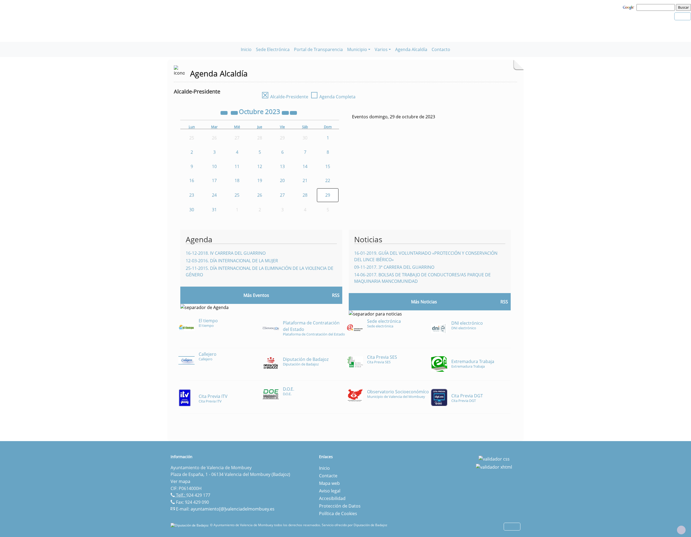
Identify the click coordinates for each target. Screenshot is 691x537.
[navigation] (656, 7)
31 (214, 210)
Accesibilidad (332, 498)
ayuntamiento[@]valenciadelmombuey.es (233, 509)
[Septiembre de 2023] (235, 112)
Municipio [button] (357, 49)
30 (191, 210)
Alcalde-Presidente (284, 97)
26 (259, 195)
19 (259, 180)
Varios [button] (381, 49)
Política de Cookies (338, 513)
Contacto (441, 49)
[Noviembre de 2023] (293, 112)
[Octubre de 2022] (225, 112)
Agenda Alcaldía (411, 49)
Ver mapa (180, 481)
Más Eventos (256, 295)
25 (237, 195)
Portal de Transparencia (318, 49)
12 (259, 166)
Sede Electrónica (273, 49)
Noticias (368, 239)
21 (305, 180)
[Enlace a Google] (629, 7)
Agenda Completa (332, 97)
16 (191, 180)
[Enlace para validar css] (494, 458)
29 (327, 195)
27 (282, 195)
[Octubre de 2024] (286, 112)
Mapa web (329, 483)
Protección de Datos (340, 506)
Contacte (328, 476)
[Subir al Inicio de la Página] (681, 530)
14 (305, 166)
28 (305, 195)
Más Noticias (424, 302)
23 (191, 195)
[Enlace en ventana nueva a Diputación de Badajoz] (190, 525)
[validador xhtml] (494, 466)
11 (237, 166)
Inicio (246, 49)
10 (214, 166)
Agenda (199, 239)
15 (327, 166)
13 (282, 166)
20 (282, 180)
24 (214, 195)
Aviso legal (329, 491)
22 (327, 180)
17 (214, 180)
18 (237, 180)
